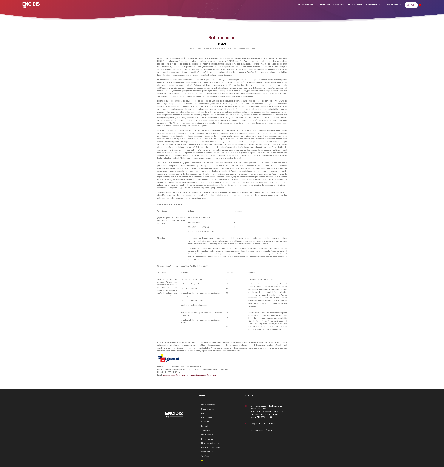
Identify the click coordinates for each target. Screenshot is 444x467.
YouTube (411, 5)
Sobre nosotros (306, 5)
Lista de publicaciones (210, 443)
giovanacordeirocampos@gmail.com (201, 375)
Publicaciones (373, 5)
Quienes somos (208, 409)
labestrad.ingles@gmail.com (173, 375)
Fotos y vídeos (207, 417)
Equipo (204, 413)
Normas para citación (210, 447)
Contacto (205, 422)
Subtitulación (355, 5)
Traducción (339, 5)
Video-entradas (393, 5)
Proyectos (325, 5)
